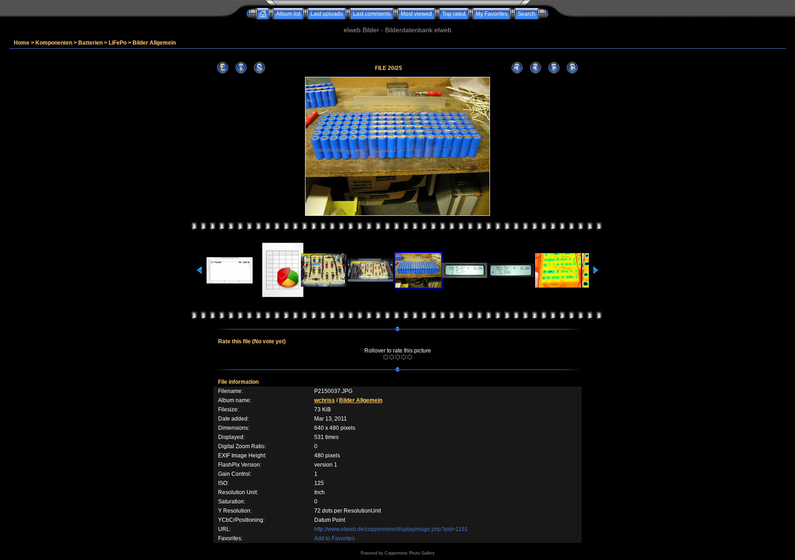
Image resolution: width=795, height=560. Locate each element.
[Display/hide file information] (241, 68)
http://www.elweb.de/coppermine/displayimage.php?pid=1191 (391, 529)
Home (21, 43)
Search (527, 14)
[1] (386, 357)
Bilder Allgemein (154, 43)
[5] (410, 357)
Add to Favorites (334, 538)
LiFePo (118, 43)
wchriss (324, 400)
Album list (288, 14)
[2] (392, 357)
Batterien (90, 43)
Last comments (372, 14)
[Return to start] (517, 68)
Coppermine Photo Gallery (410, 553)
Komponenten (53, 43)
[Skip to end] (572, 68)
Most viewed (416, 14)
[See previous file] (535, 68)
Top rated (454, 14)
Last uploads (327, 14)
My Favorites (491, 14)
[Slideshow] (259, 68)
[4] (404, 357)
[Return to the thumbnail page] (222, 68)
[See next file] (554, 68)
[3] (398, 357)
